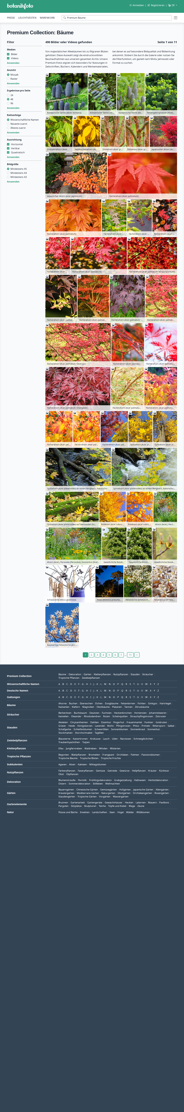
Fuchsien (107, 712)
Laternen (141, 802)
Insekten (85, 812)
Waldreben (91, 748)
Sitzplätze (76, 806)
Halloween (140, 780)
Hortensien (140, 712)
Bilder (14, 54)
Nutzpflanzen (120, 674)
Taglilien (99, 732)
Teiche (102, 806)
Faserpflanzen (85, 770)
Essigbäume (111, 703)
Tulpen (86, 742)
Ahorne (62, 703)
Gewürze (124, 770)
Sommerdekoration (79, 783)
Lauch (106, 738)
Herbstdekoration (158, 780)
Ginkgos (152, 703)
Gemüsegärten (108, 789)
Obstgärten (124, 793)
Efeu (60, 748)
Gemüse (100, 770)
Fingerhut (118, 722)
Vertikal (15, 148)
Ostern (62, 783)
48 (11, 99)
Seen (112, 812)
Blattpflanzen (78, 754)
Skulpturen (90, 806)
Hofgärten (125, 789)
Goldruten (161, 722)
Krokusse (95, 738)
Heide (72, 725)
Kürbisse (164, 770)
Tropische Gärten (87, 796)
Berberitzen (64, 712)
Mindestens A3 (18, 177)
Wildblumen (143, 812)
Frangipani (108, 754)
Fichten (142, 703)
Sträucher (147, 674)
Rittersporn (159, 725)
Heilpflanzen (139, 770)
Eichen (99, 703)
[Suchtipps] (175, 17)
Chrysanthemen (79, 722)
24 (11, 95)
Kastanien (63, 706)
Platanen (117, 706)
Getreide (112, 770)
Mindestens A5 (18, 168)
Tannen (128, 706)
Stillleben (98, 783)
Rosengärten (161, 793)
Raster (14, 78)
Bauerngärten (66, 789)
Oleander (76, 716)
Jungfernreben (74, 748)
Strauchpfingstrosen (141, 716)
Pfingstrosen (123, 725)
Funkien (148, 722)
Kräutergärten (66, 793)
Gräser (62, 725)
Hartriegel (165, 703)
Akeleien (63, 722)
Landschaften (99, 812)
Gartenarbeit (78, 802)
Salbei (171, 725)
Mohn (110, 725)
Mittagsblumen (97, 764)
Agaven (62, 764)
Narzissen (125, 738)
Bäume (62, 674)
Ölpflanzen (72, 774)
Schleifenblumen (83, 729)
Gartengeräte (94, 802)
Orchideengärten (142, 793)
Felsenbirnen (128, 703)
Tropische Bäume (68, 758)
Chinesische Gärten (87, 789)
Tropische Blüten (89, 758)
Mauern (152, 802)
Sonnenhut (153, 729)
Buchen (73, 703)
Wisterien (115, 748)
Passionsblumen (151, 754)
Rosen (106, 716)
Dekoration (75, 674)
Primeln (146, 725)
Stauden (135, 674)
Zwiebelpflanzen (91, 677)
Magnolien (88, 706)
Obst (61, 774)
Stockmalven (65, 732)
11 (130, 654)
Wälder (130, 812)
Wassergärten (120, 796)
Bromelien (94, 754)
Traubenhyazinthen (69, 742)
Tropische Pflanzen (68, 677)
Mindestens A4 (18, 173)
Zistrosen (160, 716)
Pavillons (164, 802)
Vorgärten (104, 796)
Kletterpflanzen (102, 674)
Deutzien (94, 712)
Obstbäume (103, 706)
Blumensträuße (66, 780)
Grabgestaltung (123, 780)
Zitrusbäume (142, 706)
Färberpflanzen (66, 770)
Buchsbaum (80, 712)
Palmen (135, 754)
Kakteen (82, 764)
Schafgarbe (64, 729)
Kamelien (63, 716)
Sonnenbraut (137, 729)
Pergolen (63, 806)
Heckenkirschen (123, 712)
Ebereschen (86, 703)
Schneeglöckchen (143, 738)
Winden (103, 748)
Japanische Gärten (143, 789)
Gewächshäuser (113, 802)
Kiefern (76, 706)
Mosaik (14, 74)
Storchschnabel (83, 732)
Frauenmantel (134, 722)
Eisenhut (106, 722)
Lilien (115, 738)
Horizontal (17, 144)
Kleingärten (162, 789)
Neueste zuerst (18, 123)
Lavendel (100, 725)
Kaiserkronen (80, 738)
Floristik (82, 780)
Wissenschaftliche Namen (24, 119)
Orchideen (122, 754)
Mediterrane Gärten (88, 793)
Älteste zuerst (18, 127)
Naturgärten (108, 793)
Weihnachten (112, 783)
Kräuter (152, 770)
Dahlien (94, 722)
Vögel (120, 812)
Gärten (87, 674)
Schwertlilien (102, 729)
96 (11, 103)
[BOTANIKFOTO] (20, 6)
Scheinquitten (120, 716)
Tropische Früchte (111, 758)
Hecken (129, 802)
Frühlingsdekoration (100, 780)
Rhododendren (92, 716)
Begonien (63, 754)
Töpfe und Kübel (117, 806)
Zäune (140, 806)
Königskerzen (85, 725)
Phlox (136, 725)
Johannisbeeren (157, 712)
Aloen (72, 764)
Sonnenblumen (119, 729)
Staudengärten (66, 796)
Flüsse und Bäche (68, 812)
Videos (14, 58)
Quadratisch (18, 152)
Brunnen (63, 802)
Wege (132, 806)
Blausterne (64, 738)
